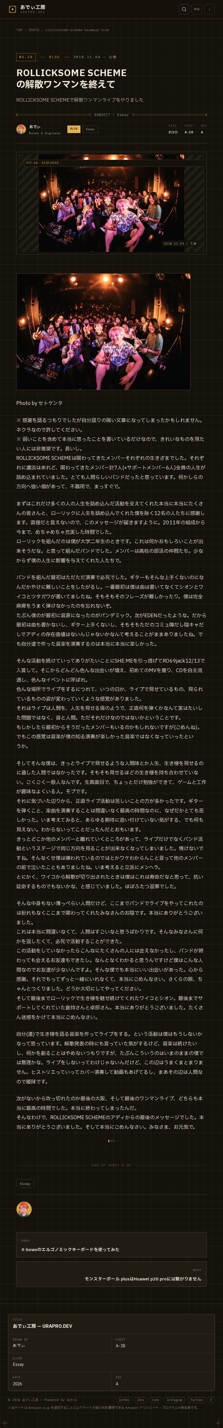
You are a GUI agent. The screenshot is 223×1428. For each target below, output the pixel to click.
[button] (111, 203)
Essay (25, 1183)
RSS (197, 9)
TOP (19, 30)
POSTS (34, 30)
